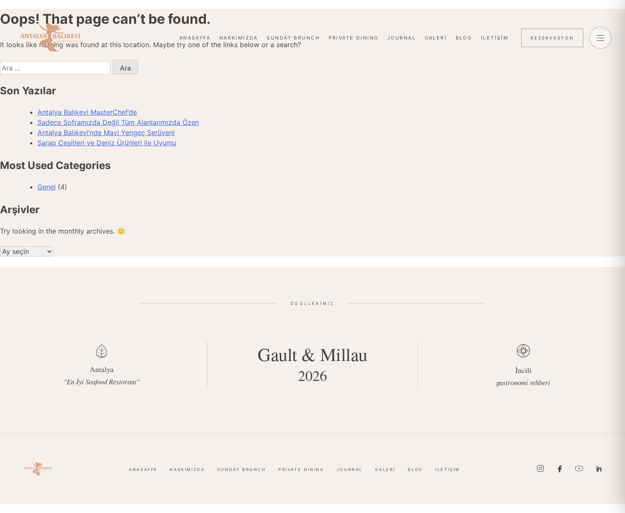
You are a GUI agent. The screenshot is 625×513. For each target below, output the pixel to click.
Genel (46, 187)
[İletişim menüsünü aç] (600, 38)
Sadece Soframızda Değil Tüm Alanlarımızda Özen (118, 122)
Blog (464, 38)
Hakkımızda (238, 38)
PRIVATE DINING (354, 38)
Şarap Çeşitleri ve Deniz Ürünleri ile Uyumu (106, 142)
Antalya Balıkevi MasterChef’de (87, 112)
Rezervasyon (552, 37)
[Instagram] (540, 468)
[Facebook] (560, 468)
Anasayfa (194, 38)
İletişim (495, 38)
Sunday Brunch (293, 38)
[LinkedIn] (599, 468)
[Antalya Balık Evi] (50, 36)
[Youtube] (579, 468)
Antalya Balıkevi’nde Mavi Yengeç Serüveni (106, 132)
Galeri (436, 38)
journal (401, 38)
